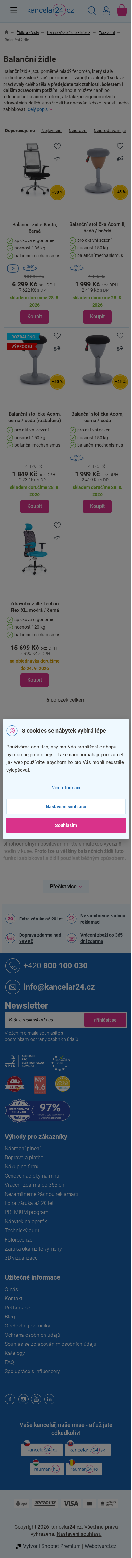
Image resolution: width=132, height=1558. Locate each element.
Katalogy (15, 1353)
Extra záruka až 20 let (41, 918)
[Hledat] (92, 11)
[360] (97, 268)
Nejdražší (78, 130)
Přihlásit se (105, 1020)
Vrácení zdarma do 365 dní (35, 1185)
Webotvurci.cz (100, 1546)
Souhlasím (66, 825)
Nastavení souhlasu (66, 806)
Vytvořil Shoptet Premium (52, 1546)
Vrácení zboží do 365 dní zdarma (101, 938)
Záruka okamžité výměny (33, 1249)
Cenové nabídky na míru (32, 1176)
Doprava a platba (24, 1158)
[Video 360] (34, 268)
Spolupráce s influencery (32, 1371)
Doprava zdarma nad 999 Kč (40, 938)
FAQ (9, 1362)
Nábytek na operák (26, 1221)
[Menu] (13, 10)
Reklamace (17, 1308)
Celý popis (38, 109)
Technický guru (22, 1230)
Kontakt (13, 1298)
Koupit (34, 316)
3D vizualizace (21, 1258)
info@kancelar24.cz (59, 986)
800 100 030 (55, 965)
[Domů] (10, 33)
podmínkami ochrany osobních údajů (41, 1039)
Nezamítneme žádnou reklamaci (102, 919)
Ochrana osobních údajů (32, 1335)
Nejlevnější (51, 130)
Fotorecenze (18, 1240)
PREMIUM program (26, 1212)
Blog (10, 1317)
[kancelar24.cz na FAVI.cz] (15, 1087)
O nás (11, 1289)
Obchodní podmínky (27, 1326)
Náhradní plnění (23, 1149)
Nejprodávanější (110, 130)
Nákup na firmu (22, 1167)
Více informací (66, 787)
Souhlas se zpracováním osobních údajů (50, 1344)
